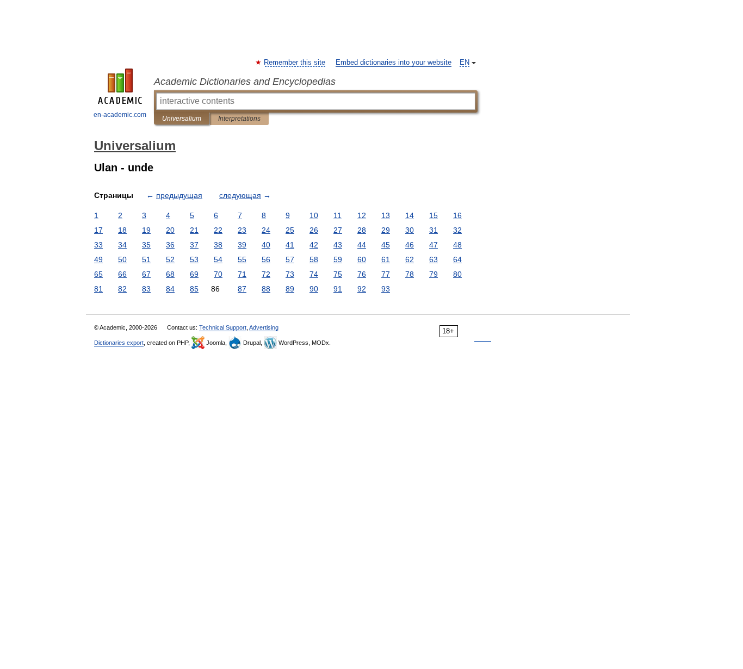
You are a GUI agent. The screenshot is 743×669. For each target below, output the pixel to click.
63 (433, 259)
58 (313, 259)
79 (433, 274)
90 (313, 288)
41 (290, 244)
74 (313, 274)
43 (337, 244)
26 (313, 230)
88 (266, 288)
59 (337, 259)
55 (242, 259)
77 (385, 274)
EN (464, 62)
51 (146, 259)
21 (194, 230)
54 (218, 259)
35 (146, 244)
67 (146, 274)
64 (457, 259)
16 (457, 215)
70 (218, 274)
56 (266, 259)
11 (337, 215)
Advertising (263, 327)
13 (385, 215)
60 (361, 259)
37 (194, 244)
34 (122, 244)
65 (98, 274)
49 (98, 259)
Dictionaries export (119, 342)
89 (290, 288)
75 (337, 274)
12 (361, 215)
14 (409, 215)
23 (242, 230)
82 (122, 288)
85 (194, 288)
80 (457, 274)
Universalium (181, 118)
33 (98, 244)
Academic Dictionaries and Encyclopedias (245, 81)
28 (361, 230)
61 (385, 259)
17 (98, 230)
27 (337, 230)
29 (385, 230)
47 (433, 244)
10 (313, 215)
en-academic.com (120, 115)
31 (433, 230)
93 (385, 288)
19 (146, 230)
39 (242, 244)
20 (170, 230)
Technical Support (222, 327)
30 (409, 230)
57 (290, 259)
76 (361, 274)
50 (122, 259)
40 (266, 244)
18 (122, 230)
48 (457, 244)
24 (266, 230)
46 (409, 244)
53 (194, 259)
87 (242, 288)
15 (433, 215)
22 (218, 230)
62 (409, 259)
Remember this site (295, 62)
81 (98, 288)
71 (242, 274)
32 (457, 230)
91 (337, 288)
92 (361, 288)
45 (385, 244)
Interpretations (239, 118)
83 (146, 288)
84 (170, 288)
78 (409, 274)
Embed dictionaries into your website (393, 62)
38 (218, 244)
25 (290, 230)
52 (170, 259)
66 (122, 274)
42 (313, 244)
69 (194, 274)
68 (170, 274)
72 (266, 274)
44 (361, 244)
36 (170, 244)
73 (290, 274)
